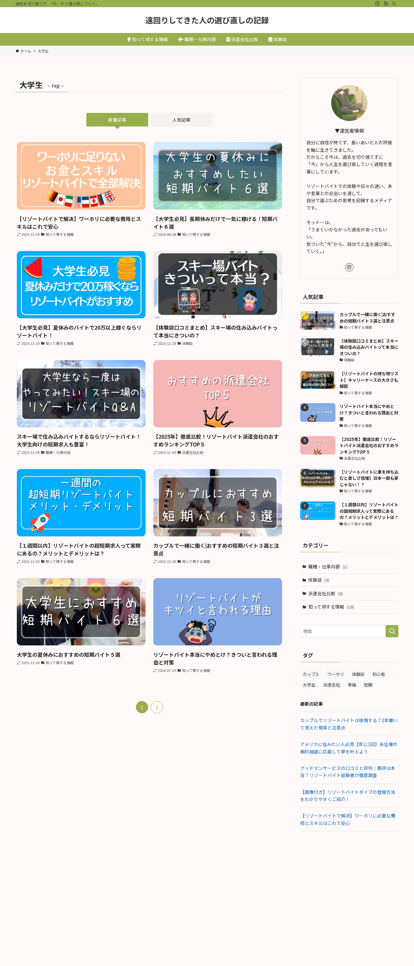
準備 (352, 685)
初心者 (378, 674)
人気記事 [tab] (181, 119)
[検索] (394, 3)
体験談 (318, 579)
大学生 (309, 685)
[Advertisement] (349, 883)
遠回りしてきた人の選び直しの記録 (207, 20)
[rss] (386, 3)
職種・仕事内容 (327, 566)
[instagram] (377, 3)
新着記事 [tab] (117, 119)
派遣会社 (331, 685)
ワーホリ (335, 674)
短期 (368, 685)
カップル (311, 674)
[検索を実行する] (392, 631)
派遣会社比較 (325, 593)
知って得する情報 (331, 606)
